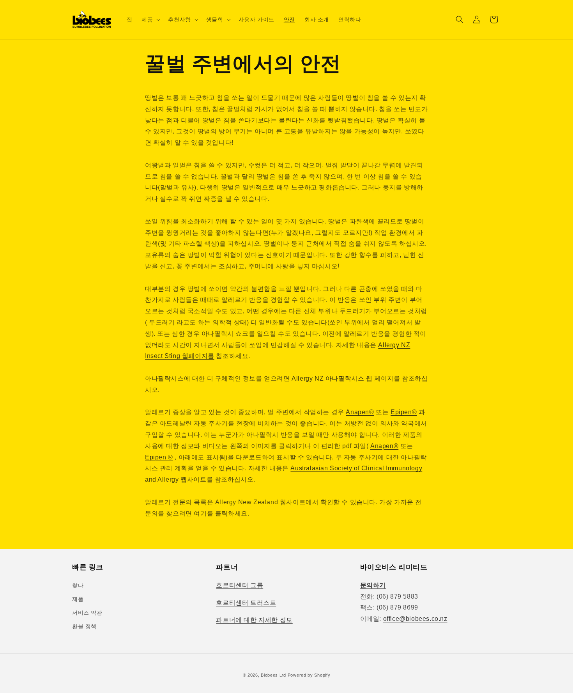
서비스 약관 (87, 613)
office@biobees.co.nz (415, 618)
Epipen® (404, 412)
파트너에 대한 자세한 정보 (254, 620)
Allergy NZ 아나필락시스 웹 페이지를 (346, 378)
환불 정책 (84, 626)
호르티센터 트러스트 (246, 602)
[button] (150, 19)
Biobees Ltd (273, 675)
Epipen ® (159, 457)
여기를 (203, 513)
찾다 (77, 585)
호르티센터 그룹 (239, 585)
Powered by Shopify (309, 675)
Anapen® (360, 412)
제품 (77, 599)
